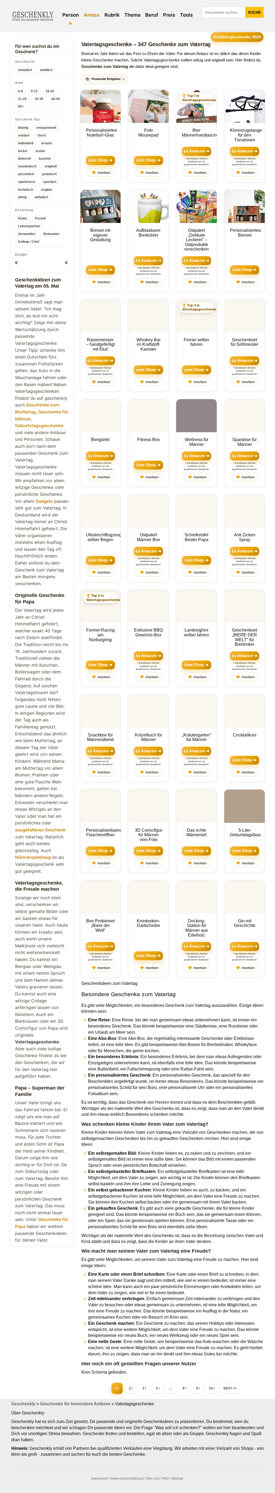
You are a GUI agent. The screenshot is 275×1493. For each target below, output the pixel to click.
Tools (186, 15)
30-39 (39, 99)
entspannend (46, 128)
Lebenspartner (29, 226)
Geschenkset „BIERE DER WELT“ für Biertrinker (244, 637)
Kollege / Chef (28, 242)
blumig (23, 128)
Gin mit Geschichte (244, 923)
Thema (132, 15)
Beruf (151, 15)
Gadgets (44, 501)
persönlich (26, 174)
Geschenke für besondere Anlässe (75, 1404)
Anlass (92, 15)
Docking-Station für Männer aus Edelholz (196, 928)
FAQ (165, 1478)
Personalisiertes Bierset (245, 232)
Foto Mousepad (148, 132)
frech (42, 135)
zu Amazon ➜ (196, 151)
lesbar (40, 151)
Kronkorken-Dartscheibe (148, 923)
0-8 (20, 91)
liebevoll (24, 158)
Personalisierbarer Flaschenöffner (103, 832)
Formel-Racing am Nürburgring (100, 635)
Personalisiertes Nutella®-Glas (101, 132)
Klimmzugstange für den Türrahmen (246, 135)
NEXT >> (230, 1388)
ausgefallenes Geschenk (40, 829)
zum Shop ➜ (100, 160)
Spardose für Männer (244, 442)
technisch (25, 190)
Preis (169, 15)
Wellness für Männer (196, 442)
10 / (211, 1388)
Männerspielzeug (33, 857)
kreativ (46, 143)
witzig (22, 197)
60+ (21, 106)
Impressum (99, 1478)
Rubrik (112, 15)
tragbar (46, 190)
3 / (144, 1388)
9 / (198, 1388)
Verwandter (26, 234)
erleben (24, 135)
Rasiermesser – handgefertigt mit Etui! (100, 344)
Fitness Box (148, 439)
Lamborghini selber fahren (196, 632)
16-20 (50, 91)
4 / (157, 1388)
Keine (22, 218)
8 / (184, 1388)
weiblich (46, 70)
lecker (23, 151)
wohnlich (41, 197)
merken (101, 172)
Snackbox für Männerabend (100, 737)
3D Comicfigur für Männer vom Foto (148, 835)
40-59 (55, 99)
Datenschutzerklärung (126, 1478)
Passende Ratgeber (106, 79)
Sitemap (177, 1478)
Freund (40, 218)
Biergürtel (100, 439)
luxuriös (45, 158)
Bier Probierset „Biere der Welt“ (100, 926)
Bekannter (52, 234)
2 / (130, 1388)
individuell (25, 143)
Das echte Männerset (196, 832)
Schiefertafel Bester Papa (196, 537)
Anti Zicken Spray (244, 537)
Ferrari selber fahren (196, 342)
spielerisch (26, 182)
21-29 (22, 99)
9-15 (34, 91)
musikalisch (27, 166)
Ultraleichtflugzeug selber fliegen (104, 537)
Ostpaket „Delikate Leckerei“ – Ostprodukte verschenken (196, 239)
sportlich (49, 182)
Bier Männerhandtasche (200, 132)
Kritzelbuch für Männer (148, 737)
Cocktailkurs (244, 735)
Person (70, 15)
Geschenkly (23, 1404)
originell (51, 166)
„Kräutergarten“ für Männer (196, 737)
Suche (254, 12)
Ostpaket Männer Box (148, 537)
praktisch (49, 174)
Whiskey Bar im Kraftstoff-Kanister (148, 344)
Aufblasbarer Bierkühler (148, 232)
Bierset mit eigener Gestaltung (100, 235)
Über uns (152, 1478)
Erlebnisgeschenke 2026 (237, 37)
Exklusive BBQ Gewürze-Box (148, 632)
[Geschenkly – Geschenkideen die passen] (32, 15)
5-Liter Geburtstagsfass (245, 832)
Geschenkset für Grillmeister (244, 342)
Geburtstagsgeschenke (39, 425)
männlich (25, 70)
